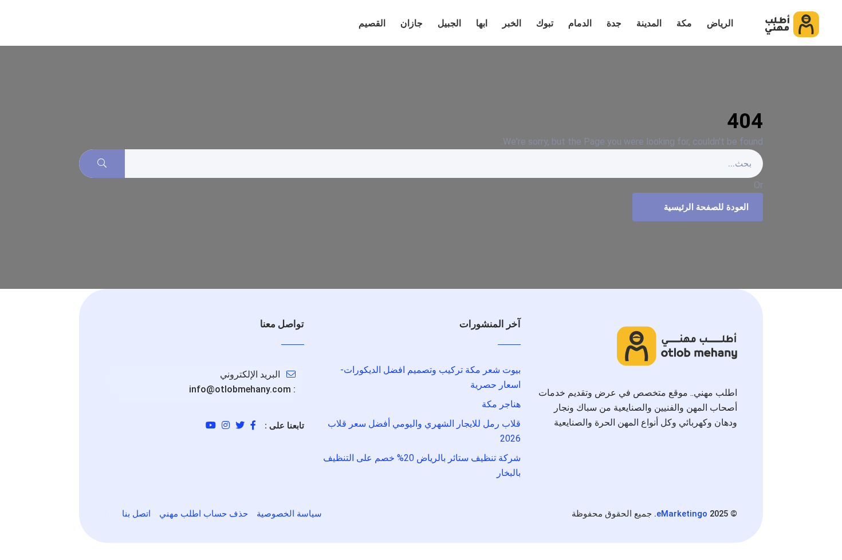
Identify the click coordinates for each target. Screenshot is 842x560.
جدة (614, 23)
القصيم (372, 23)
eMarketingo (681, 514)
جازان (411, 23)
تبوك (544, 23)
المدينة (649, 23)
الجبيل (449, 23)
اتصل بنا (136, 514)
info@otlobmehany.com (240, 389)
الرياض (720, 23)
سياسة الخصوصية (289, 514)
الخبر (511, 23)
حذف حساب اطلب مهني (203, 514)
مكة (684, 23)
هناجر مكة (501, 404)
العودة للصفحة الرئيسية (706, 207)
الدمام (580, 23)
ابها (481, 23)
